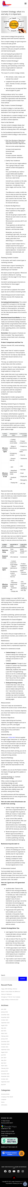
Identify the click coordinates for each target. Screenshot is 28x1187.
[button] (25, 1184)
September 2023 (5, 1081)
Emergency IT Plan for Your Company (10, 997)
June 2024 (3, 1057)
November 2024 (5, 1044)
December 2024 (5, 1041)
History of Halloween (6, 994)
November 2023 (5, 1076)
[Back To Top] (14, 1178)
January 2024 (4, 1071)
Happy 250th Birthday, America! (9, 989)
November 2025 (5, 1017)
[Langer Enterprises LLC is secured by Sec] (9, 1140)
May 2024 (3, 1060)
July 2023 (3, 1084)
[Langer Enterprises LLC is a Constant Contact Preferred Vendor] (12, 1153)
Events (3, 1102)
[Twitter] (9, 1171)
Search (3, 975)
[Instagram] (23, 1171)
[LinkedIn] (18, 1171)
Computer (3, 1099)
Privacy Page (4, 1135)
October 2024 (4, 1047)
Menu (25, 3)
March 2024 (4, 1065)
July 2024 (3, 1055)
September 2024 (5, 1049)
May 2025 (3, 1028)
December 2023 (5, 1073)
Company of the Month (7, 1097)
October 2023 (4, 1079)
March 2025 (4, 1033)
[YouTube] (14, 1171)
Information (4, 1105)
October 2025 (4, 1020)
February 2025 (4, 1036)
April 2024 (3, 1063)
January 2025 (4, 1039)
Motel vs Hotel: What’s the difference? (10, 991)
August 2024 (4, 1052)
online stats (11, 737)
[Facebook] (5, 1171)
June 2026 (3, 1009)
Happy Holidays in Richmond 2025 (9, 999)
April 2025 (3, 1030)
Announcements (5, 1094)
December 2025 (5, 1014)
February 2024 (4, 1068)
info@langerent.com (10, 1133)
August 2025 (4, 1025)
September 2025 (5, 1022)
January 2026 (4, 1012)
